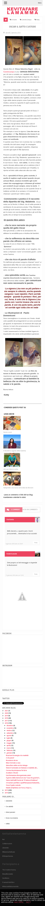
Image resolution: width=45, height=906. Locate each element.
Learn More (18, 902)
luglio (9, 738)
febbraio (10, 750)
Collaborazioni (7, 843)
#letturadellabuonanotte (10, 886)
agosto (9, 735)
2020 (6, 713)
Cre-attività (9, 806)
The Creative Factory (9, 870)
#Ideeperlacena (7, 856)
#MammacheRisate (8, 852)
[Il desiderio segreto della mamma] (20, 441)
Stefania (10, 519)
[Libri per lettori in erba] (20, 460)
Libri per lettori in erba (10, 469)
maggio (9, 743)
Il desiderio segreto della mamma (14, 451)
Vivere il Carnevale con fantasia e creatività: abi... (22, 768)
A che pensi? (10, 758)
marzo (9, 748)
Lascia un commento (29, 510)
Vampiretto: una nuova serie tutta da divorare (18, 488)
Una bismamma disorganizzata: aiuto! (18, 775)
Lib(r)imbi (9, 801)
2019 (6, 716)
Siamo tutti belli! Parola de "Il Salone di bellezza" (22, 780)
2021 (6, 711)
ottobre (9, 730)
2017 (6, 721)
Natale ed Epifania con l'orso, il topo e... (19, 788)
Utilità (8, 824)
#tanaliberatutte (7, 874)
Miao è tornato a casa (13, 763)
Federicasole (11, 554)
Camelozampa (8, 72)
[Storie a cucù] (20, 423)
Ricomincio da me (12, 760)
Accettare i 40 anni (12, 773)
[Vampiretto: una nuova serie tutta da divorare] (20, 478)
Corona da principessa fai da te (16, 770)
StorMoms (5, 878)
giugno (9, 740)
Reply (36, 542)
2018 (6, 718)
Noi (3, 839)
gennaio (9, 753)
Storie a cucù (7, 432)
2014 (6, 793)
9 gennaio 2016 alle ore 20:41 (14, 544)
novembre (10, 728)
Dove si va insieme (12, 818)
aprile (9, 745)
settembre (10, 733)
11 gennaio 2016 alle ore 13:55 (15, 575)
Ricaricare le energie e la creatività (17, 755)
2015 (6, 790)
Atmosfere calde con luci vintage (16, 765)
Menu (40, 3)
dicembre (10, 725)
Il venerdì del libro (8, 882)
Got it (28, 902)
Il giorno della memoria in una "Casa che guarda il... (23, 778)
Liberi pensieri (10, 812)
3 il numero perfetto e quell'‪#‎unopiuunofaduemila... (23, 783)
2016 (6, 723)
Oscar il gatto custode (13, 785)
